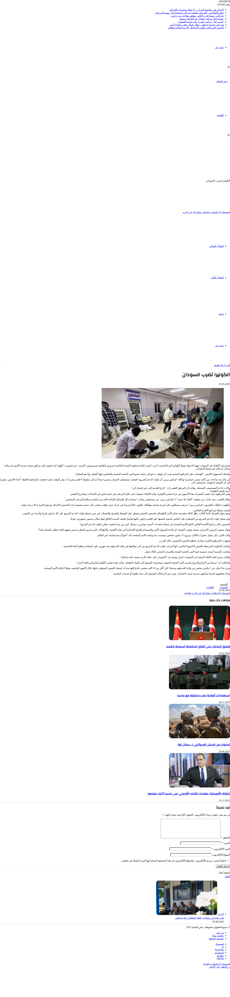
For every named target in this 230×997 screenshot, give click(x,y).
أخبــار (226, 365)
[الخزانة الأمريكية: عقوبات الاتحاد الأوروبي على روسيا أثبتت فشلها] (199, 786)
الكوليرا (210, 587)
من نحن (220, 932)
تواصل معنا (218, 935)
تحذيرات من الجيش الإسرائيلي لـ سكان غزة (204, 744)
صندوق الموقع (216, 938)
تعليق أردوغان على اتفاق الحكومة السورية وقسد (198, 646)
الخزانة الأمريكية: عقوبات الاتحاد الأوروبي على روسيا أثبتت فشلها (189, 793)
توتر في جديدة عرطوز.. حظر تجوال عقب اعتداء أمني (197, 24)
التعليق (225, 837)
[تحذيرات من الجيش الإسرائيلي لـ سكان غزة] (199, 737)
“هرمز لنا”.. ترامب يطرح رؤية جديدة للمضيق (201, 21)
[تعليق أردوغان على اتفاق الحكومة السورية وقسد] (199, 639)
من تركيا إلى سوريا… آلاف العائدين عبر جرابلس (199, 918)
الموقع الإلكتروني (221, 854)
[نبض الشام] (223, 81)
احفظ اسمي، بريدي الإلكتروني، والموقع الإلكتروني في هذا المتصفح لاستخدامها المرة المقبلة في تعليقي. (173, 860)
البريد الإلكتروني (221, 849)
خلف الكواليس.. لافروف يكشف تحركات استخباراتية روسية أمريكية (189, 12)
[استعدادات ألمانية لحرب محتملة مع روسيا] (199, 688)
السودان (223, 587)
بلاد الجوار (218, 365)
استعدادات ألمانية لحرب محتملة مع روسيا (203, 695)
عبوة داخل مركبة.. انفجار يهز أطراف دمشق (201, 18)
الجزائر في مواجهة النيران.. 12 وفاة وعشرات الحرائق (196, 9)
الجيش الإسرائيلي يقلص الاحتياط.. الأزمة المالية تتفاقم (196, 27)
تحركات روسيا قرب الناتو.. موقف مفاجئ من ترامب (197, 15)
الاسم (226, 843)
